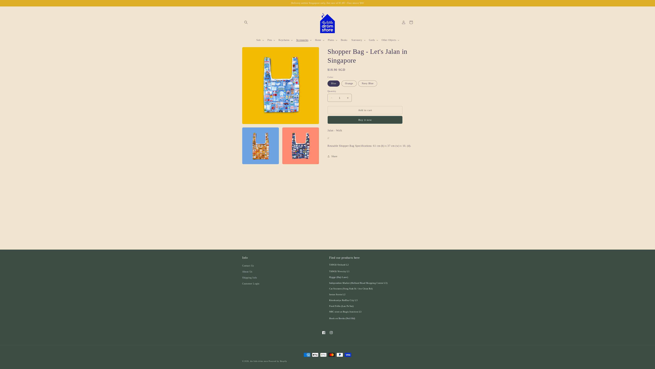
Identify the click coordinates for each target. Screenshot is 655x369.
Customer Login (250, 283)
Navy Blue (368, 83)
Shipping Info (249, 277)
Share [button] (334, 156)
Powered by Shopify (278, 361)
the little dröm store (259, 361)
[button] (246, 22)
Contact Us (248, 265)
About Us (247, 271)
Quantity (332, 91)
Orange (349, 83)
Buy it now (365, 120)
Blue (333, 83)
